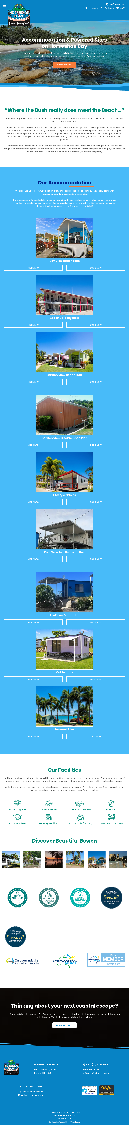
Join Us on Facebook (33, 1091)
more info (33, 267)
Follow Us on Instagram (32, 1095)
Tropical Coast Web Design (69, 1122)
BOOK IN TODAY (64, 1025)
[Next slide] (125, 859)
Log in (69, 1119)
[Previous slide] (4, 859)
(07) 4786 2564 (117, 4)
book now (96, 267)
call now (96, 736)
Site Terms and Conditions (64, 1115)
